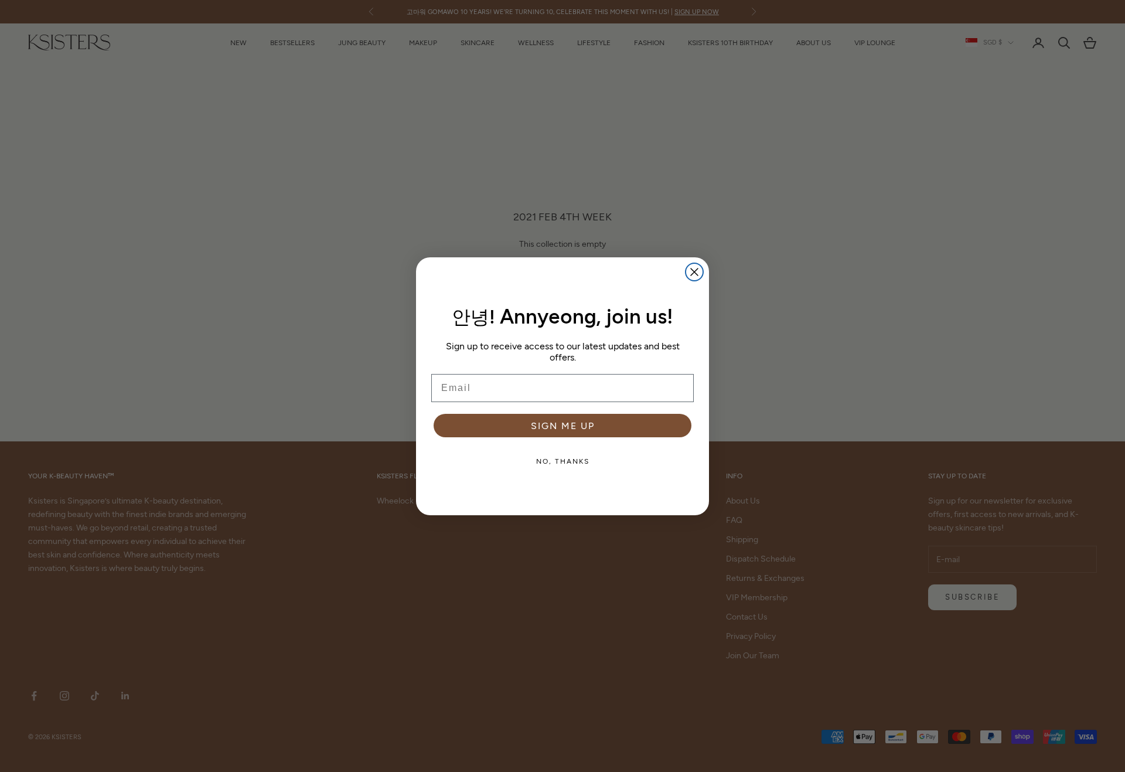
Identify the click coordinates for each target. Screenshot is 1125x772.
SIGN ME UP (563, 425)
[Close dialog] (694, 272)
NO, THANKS (562, 461)
